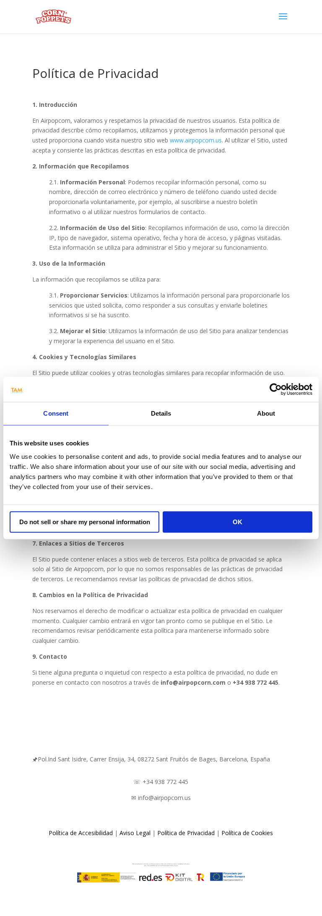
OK (237, 521)
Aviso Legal (135, 833)
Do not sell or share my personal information (84, 521)
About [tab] (266, 413)
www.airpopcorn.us (196, 140)
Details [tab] (161, 413)
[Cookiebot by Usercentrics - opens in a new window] (275, 389)
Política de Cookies (247, 833)
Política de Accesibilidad (81, 833)
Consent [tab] (55, 413)
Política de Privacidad (186, 833)
